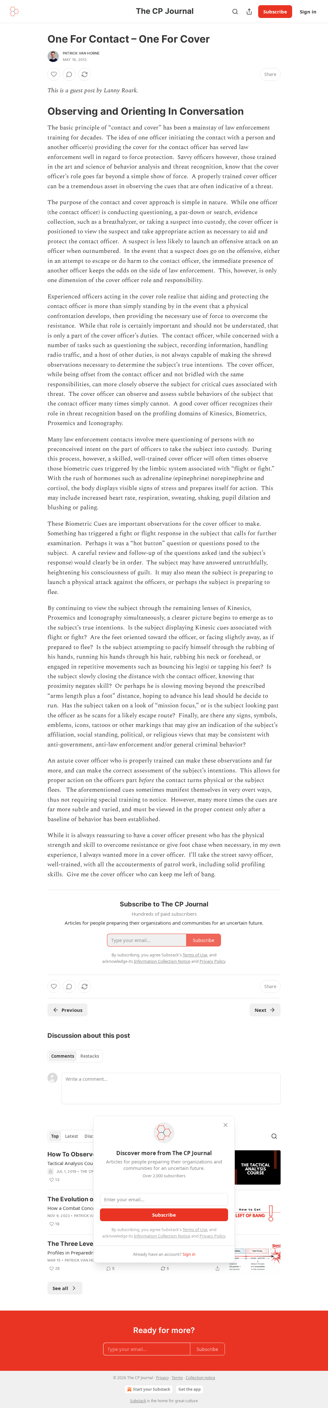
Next (260, 1010)
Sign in (308, 11)
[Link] (38, 111)
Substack (138, 1401)
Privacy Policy (212, 1236)
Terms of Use (195, 1229)
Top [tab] (55, 1136)
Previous (72, 1010)
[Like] (53, 74)
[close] (225, 1125)
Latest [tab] (71, 1136)
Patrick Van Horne (81, 53)
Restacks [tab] (89, 1056)
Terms (177, 1377)
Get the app (189, 1389)
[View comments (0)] (69, 74)
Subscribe (275, 11)
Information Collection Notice (162, 1236)
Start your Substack (151, 1389)
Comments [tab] (62, 1056)
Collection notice (200, 1377)
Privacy (162, 1377)
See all (60, 1288)
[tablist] (75, 1056)
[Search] (235, 11)
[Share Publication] (249, 11)
